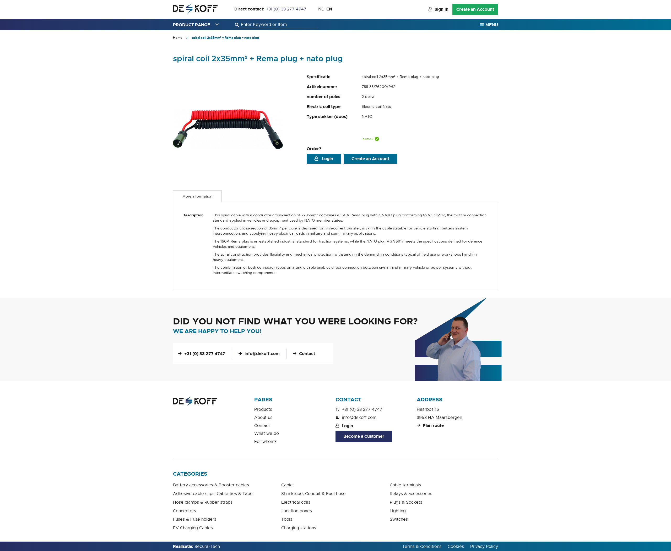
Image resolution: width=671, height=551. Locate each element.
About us (263, 417)
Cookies (456, 546)
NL (321, 9)
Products (263, 409)
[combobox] (275, 24)
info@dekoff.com (262, 353)
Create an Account (475, 9)
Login (327, 158)
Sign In (441, 9)
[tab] (197, 196)
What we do (266, 433)
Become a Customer (363, 436)
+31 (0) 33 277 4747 (286, 9)
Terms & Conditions (421, 546)
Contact (307, 353)
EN (329, 9)
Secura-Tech (207, 546)
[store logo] (195, 8)
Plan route (433, 425)
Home (177, 38)
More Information (197, 196)
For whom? (265, 441)
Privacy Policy (484, 546)
